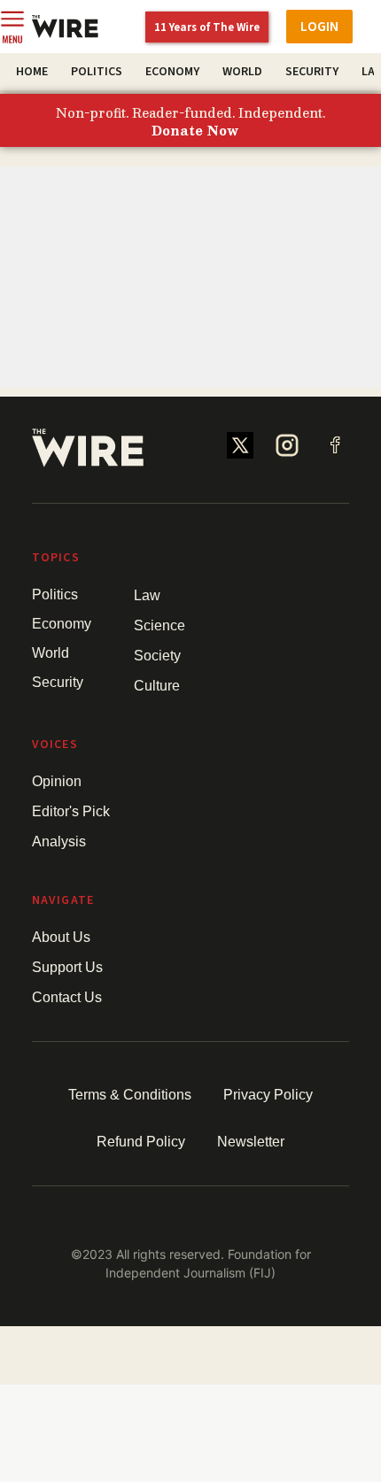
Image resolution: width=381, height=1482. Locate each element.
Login (319, 26)
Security (311, 72)
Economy (172, 72)
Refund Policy (141, 1141)
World (242, 72)
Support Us (67, 967)
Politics (96, 72)
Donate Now (195, 131)
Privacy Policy (268, 1094)
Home (32, 72)
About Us (61, 937)
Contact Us (67, 997)
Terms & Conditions (129, 1094)
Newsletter (250, 1141)
